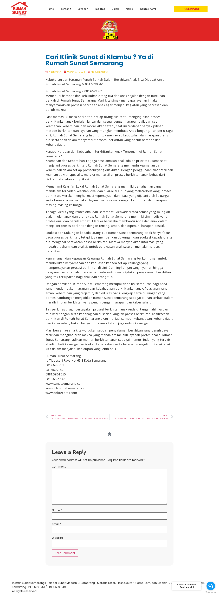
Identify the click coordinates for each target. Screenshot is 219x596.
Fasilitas (100, 8)
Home (50, 8)
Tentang (66, 8)
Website (57, 538)
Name (57, 510)
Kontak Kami (148, 8)
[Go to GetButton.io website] (210, 592)
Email (56, 524)
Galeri (115, 8)
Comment (60, 466)
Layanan (83, 8)
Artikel (129, 8)
